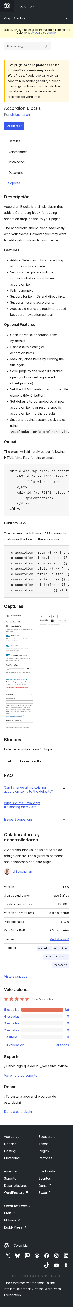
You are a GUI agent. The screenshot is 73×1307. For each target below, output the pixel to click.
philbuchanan (20, 115)
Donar (45, 1186)
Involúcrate (47, 1171)
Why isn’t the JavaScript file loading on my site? (22, 805)
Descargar (14, 125)
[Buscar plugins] (47, 46)
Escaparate (47, 1137)
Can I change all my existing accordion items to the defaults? (28, 789)
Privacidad (12, 1158)
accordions (60, 948)
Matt (9, 1213)
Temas (43, 1144)
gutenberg (61, 956)
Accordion (44, 948)
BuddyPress (15, 1227)
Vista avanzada (15, 976)
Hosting (10, 1151)
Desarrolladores (15, 1186)
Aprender (10, 1171)
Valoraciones (17, 152)
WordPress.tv (16, 1193)
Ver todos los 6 (59, 939)
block (48, 956)
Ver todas (61, 1045)
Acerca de (11, 1137)
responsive (60, 964)
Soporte (14, 183)
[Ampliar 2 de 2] (63, 618)
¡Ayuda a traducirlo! (44, 32)
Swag (45, 1193)
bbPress (12, 1220)
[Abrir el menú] (66, 6)
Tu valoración (14, 1045)
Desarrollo (15, 173)
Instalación (16, 162)
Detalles (14, 141)
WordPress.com (18, 1206)
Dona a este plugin (18, 1112)
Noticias (10, 1144)
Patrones (45, 1158)
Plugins (44, 1151)
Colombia (21, 1245)
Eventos (45, 1178)
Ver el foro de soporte (20, 1075)
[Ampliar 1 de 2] (29, 618)
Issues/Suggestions (18, 819)
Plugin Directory (15, 18)
